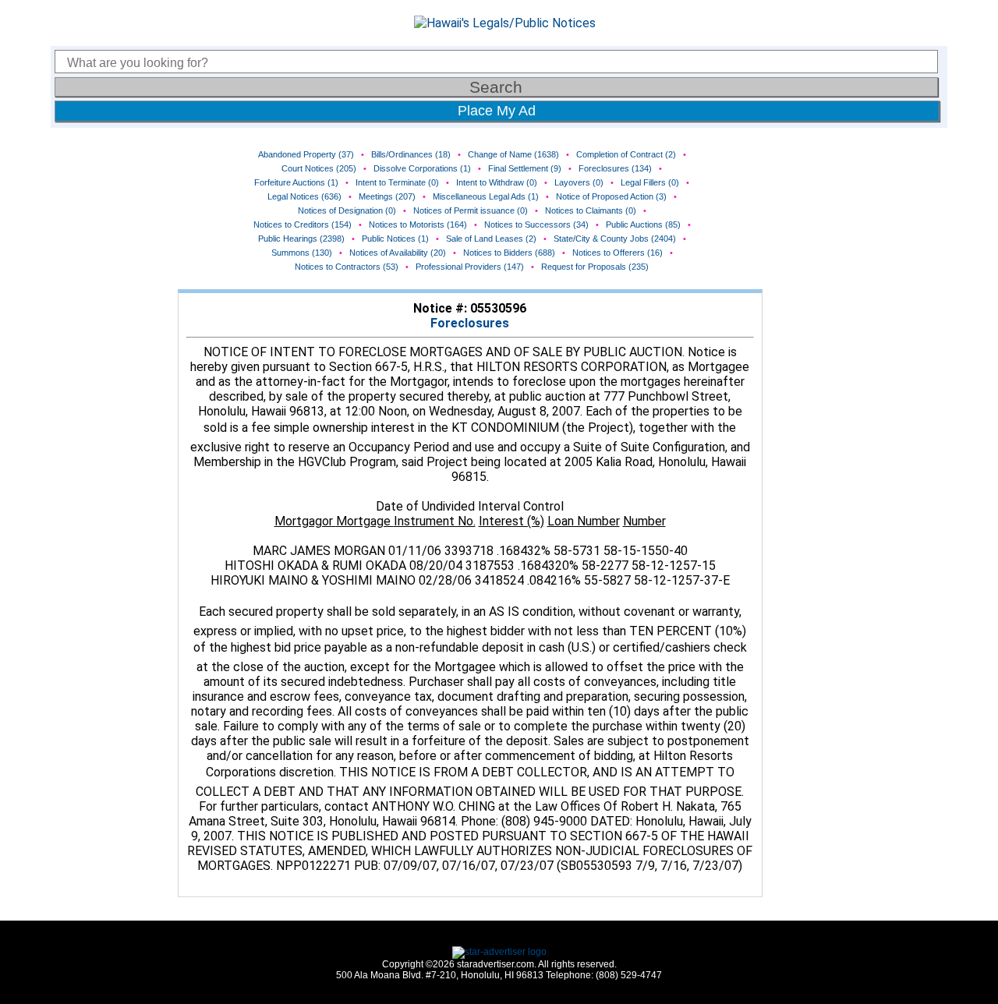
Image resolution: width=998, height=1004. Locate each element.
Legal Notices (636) (304, 196)
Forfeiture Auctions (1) (296, 182)
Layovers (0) (578, 182)
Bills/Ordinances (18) (411, 154)
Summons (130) (301, 252)
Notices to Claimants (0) (590, 210)
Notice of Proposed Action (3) (611, 196)
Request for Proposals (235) (595, 266)
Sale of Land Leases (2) (491, 238)
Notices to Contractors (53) (346, 266)
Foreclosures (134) (615, 168)
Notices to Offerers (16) (617, 252)
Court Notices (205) (318, 168)
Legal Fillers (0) (650, 182)
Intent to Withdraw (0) (496, 182)
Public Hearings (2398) (301, 238)
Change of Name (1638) (513, 154)
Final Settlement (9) (524, 168)
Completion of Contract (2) (626, 154)
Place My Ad (497, 110)
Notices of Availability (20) (397, 252)
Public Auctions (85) (643, 224)
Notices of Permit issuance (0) (470, 210)
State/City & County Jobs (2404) (615, 238)
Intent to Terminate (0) (397, 182)
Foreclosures (469, 323)
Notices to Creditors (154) (302, 224)
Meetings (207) (387, 196)
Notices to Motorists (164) (418, 224)
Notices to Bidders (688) (509, 252)
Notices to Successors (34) (536, 224)
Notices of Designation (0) (347, 210)
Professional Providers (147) (470, 266)
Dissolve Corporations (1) (422, 168)
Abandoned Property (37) (306, 154)
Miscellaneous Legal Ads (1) (486, 196)
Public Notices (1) (395, 238)
